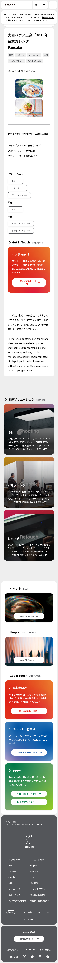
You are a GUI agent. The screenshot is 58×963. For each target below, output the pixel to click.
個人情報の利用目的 (17, 900)
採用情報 (12, 871)
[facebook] (32, 956)
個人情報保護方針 (38, 894)
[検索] (36, 5)
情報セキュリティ (16, 894)
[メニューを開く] (53, 5)
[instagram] (40, 956)
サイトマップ (29, 949)
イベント (34, 871)
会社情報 (34, 883)
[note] (47, 956)
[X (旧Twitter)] (24, 956)
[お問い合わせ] (44, 5)
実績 (14, 822)
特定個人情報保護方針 (40, 900)
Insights (33, 865)
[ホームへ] (10, 5)
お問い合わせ (13, 949)
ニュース (34, 877)
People (11, 877)
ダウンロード (14, 889)
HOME (7, 822)
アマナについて (15, 859)
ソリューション (37, 859)
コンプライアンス (38, 889)
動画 (10, 883)
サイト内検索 (45, 949)
